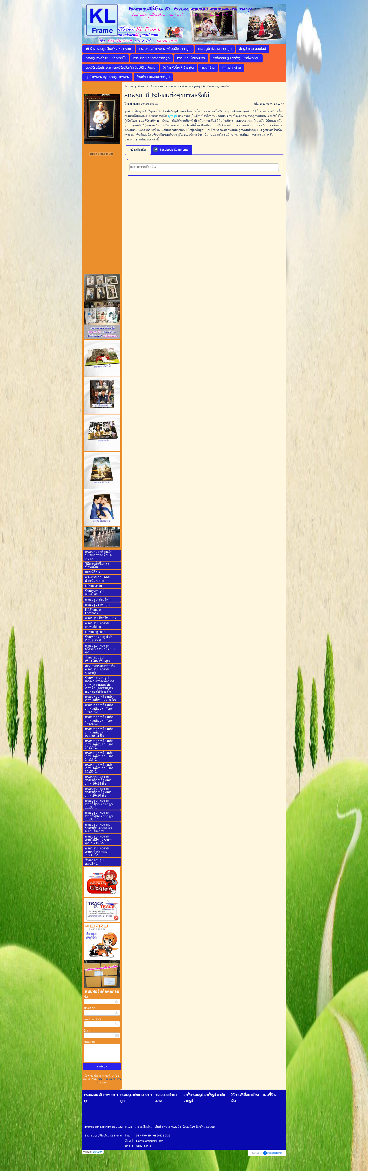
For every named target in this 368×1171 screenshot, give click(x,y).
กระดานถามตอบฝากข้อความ (175, 86)
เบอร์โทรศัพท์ (92, 1019)
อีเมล (87, 1030)
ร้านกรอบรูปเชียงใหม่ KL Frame (140, 86)
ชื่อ (86, 996)
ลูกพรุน (172, 116)
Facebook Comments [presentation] (174, 150)
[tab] (138, 149)
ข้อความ (89, 1042)
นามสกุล (89, 1008)
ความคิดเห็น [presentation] (138, 150)
